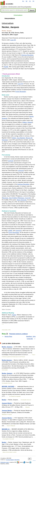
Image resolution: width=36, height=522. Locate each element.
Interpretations (10, 18)
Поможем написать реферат (18, 333)
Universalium (18, 15)
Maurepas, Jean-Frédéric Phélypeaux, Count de (16, 198)
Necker (14, 315)
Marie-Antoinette (22, 200)
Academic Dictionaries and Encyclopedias (15, 7)
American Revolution (27, 55)
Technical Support (10, 459)
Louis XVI (13, 40)
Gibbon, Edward (27, 122)
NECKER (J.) (6, 429)
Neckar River (8, 336)
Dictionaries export (4, 462)
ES (30, 1)
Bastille (6, 66)
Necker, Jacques (7, 347)
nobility (10, 230)
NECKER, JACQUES (8, 386)
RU (23, 1)
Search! (32, 10)
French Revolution (20, 91)
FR (33, 1)
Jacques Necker (7, 403)
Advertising (16, 459)
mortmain (10, 160)
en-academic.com (7, 3)
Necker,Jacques (7, 360)
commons (21, 170)
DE (26, 1)
